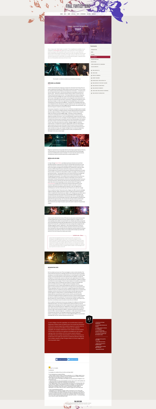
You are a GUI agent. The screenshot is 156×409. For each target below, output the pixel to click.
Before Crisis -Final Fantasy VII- (99, 80)
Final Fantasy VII (96, 70)
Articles (73, 14)
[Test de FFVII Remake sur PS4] (56, 69)
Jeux (65, 14)
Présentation (94, 49)
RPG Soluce (74, 404)
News (69, 14)
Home (61, 14)
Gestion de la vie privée (83, 403)
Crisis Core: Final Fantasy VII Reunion (100, 90)
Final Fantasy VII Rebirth (98, 88)
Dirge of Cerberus (96, 75)
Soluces (89, 14)
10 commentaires (85, 33)
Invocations (93, 61)
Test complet (94, 56)
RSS (77, 403)
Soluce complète (94, 66)
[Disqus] (67, 381)
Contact (94, 14)
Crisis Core (95, 72)
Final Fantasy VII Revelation (98, 93)
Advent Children (96, 77)
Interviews (83, 14)
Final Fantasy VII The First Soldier (100, 83)
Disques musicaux (95, 59)
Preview (92, 54)
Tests (78, 14)
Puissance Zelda (87, 404)
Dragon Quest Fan (80, 404)
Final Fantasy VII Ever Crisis (98, 85)
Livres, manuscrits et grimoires (98, 64)
